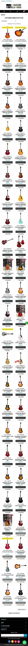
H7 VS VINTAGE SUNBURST (20, 41)
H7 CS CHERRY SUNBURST (7, 41)
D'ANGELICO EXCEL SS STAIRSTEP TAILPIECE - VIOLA (7, 251)
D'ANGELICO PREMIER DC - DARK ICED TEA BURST (20, 89)
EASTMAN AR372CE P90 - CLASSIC (20, 251)
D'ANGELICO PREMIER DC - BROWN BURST (7, 89)
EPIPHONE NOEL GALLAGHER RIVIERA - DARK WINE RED (7, 320)
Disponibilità (9, 21)
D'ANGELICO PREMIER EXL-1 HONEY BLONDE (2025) (20, 204)
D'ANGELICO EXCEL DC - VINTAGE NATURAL (7, 135)
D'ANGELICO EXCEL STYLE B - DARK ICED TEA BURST (20, 158)
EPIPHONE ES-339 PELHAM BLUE (7, 576)
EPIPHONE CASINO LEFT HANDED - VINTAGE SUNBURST (20, 391)
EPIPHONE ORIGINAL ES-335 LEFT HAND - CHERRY (20, 460)
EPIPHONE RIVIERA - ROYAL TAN (7, 437)
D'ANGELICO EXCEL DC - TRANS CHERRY (7, 158)
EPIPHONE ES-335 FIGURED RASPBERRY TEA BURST (21, 437)
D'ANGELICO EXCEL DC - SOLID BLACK (20, 135)
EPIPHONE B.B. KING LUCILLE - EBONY (7, 506)
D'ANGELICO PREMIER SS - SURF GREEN (20, 228)
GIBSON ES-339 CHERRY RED (7, 460)
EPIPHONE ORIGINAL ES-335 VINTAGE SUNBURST (7, 414)
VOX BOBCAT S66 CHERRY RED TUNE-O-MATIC (7, 204)
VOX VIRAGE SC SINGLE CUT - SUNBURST (8, 391)
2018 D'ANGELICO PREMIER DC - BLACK (20, 599)
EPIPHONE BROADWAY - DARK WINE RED (20, 552)
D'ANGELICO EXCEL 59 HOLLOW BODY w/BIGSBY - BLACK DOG (7, 297)
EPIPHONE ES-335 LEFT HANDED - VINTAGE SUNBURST (20, 483)
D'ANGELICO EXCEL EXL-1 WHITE (20, 343)
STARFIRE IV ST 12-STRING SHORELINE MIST (7, 343)
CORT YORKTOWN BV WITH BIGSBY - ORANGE (7, 274)
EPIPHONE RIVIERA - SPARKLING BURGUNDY (20, 529)
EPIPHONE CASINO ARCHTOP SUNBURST (20, 576)
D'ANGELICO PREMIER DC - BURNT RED (7, 228)
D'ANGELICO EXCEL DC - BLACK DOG (20, 112)
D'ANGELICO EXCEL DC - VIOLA (7, 181)
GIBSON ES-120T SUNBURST (7, 529)
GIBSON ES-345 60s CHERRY (20, 320)
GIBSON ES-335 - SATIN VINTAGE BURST (7, 483)
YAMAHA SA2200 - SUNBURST (20, 274)
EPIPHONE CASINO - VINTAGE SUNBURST (7, 599)
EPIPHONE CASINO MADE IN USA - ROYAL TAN (20, 297)
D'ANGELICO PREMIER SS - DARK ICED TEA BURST (7, 112)
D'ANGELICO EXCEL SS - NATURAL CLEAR (20, 368)
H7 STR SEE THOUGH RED (7, 551)
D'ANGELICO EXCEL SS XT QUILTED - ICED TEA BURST (21, 66)
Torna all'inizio (22, 609)
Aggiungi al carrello (7, 45)
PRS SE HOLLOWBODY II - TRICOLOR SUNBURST (20, 181)
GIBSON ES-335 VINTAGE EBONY (20, 506)
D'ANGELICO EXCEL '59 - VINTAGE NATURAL (7, 66)
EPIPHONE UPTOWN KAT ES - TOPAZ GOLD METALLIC (7, 368)
